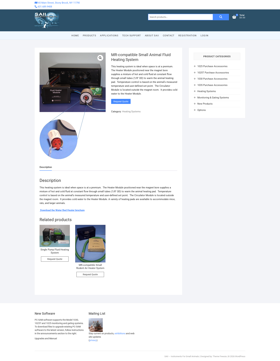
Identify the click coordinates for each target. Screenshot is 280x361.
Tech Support (131, 35)
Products (89, 35)
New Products (205, 103)
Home (75, 35)
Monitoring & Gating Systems (213, 97)
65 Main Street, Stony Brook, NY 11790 (58, 2)
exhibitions (120, 333)
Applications (109, 35)
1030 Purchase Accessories (212, 78)
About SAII (152, 35)
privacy (93, 340)
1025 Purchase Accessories (212, 66)
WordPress (240, 356)
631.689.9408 (44, 6)
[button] (100, 58)
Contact (169, 35)
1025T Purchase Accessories (213, 72)
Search (221, 17)
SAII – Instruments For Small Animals (181, 356)
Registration (187, 35)
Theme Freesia (220, 356)
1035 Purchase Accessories (212, 85)
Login (205, 35)
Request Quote (120, 101)
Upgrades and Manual (46, 338)
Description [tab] (46, 167)
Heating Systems (131, 111)
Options (201, 110)
